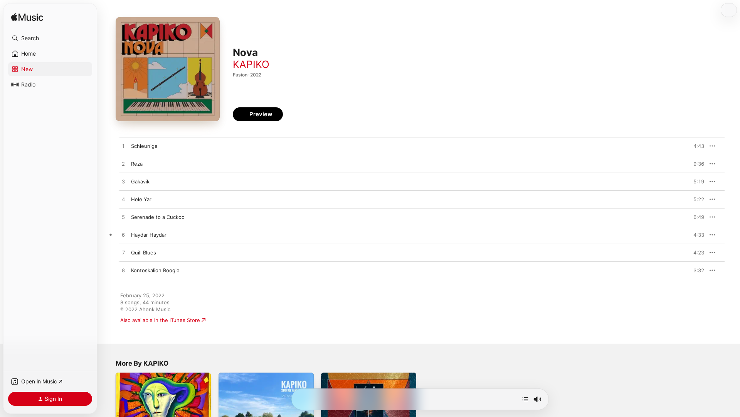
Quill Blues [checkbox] (143, 252)
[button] (50, 38)
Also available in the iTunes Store (160, 320)
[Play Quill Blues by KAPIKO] (123, 252)
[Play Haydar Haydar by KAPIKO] (123, 235)
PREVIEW (695, 146)
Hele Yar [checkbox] (141, 199)
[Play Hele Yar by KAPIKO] (123, 199)
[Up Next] (525, 399)
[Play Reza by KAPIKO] (123, 164)
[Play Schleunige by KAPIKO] (123, 146)
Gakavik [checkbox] (140, 181)
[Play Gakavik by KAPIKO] (123, 181)
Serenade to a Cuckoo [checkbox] (158, 217)
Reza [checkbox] (137, 164)
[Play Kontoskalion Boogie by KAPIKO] (123, 270)
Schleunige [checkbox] (144, 146)
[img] (27, 17)
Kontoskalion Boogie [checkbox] (155, 270)
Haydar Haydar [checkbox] (148, 235)
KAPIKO (251, 64)
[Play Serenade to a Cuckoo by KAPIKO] (123, 217)
